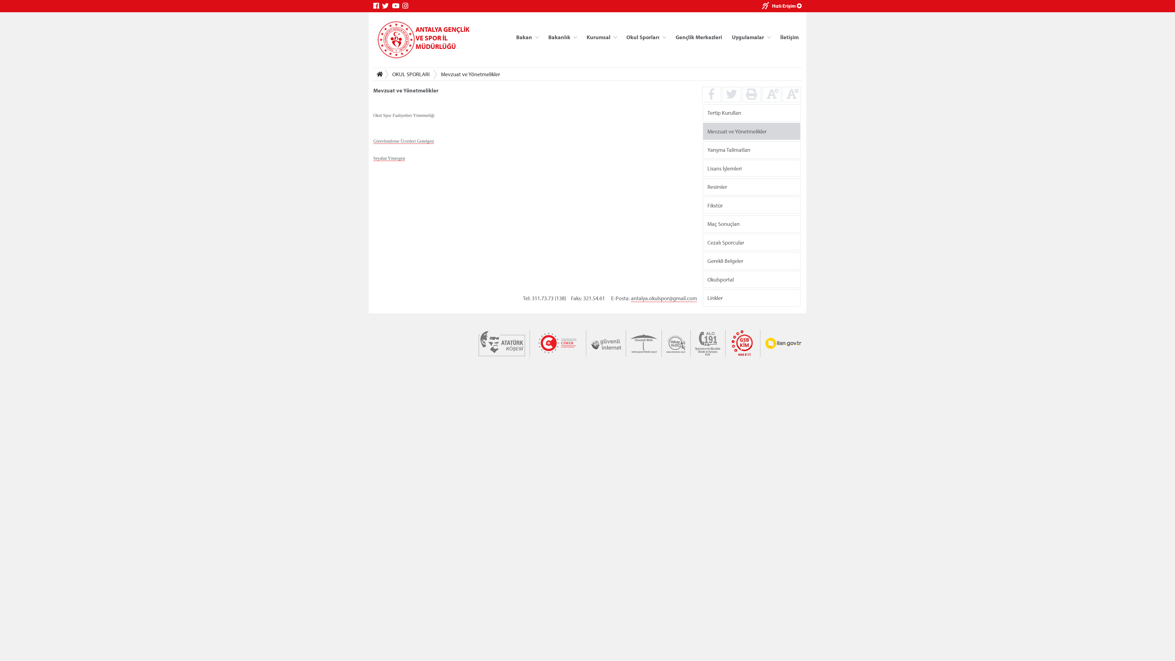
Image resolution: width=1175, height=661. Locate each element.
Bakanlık (559, 36)
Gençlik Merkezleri (699, 36)
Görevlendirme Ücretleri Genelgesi (403, 141)
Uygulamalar (748, 36)
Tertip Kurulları (724, 112)
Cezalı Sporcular (725, 242)
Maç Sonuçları (723, 223)
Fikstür (715, 205)
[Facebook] (377, 6)
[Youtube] (397, 6)
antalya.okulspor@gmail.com (664, 298)
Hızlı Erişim (784, 6)
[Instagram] (406, 6)
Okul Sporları (642, 36)
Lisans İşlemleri (724, 168)
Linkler (715, 297)
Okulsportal (720, 279)
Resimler (717, 186)
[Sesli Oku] (767, 6)
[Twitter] (387, 6)
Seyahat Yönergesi (389, 158)
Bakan (524, 36)
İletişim (789, 36)
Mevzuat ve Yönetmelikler (470, 74)
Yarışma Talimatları (728, 149)
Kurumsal (598, 36)
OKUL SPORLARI (411, 74)
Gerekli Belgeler (725, 260)
